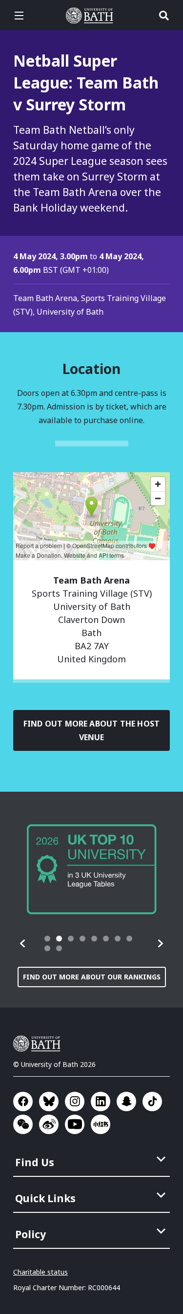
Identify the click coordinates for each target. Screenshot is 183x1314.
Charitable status (40, 1272)
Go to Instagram (74, 1101)
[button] (23, 943)
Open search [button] (164, 15)
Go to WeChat (23, 1124)
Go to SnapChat (126, 1101)
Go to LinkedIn (100, 1101)
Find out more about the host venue (91, 730)
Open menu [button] (19, 15)
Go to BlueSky (49, 1101)
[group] (92, 869)
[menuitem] (92, 1159)
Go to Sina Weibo (49, 1124)
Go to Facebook (23, 1101)
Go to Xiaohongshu (100, 1124)
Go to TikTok (152, 1101)
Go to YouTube (74, 1124)
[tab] (47, 938)
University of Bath (92, 15)
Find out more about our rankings (92, 976)
